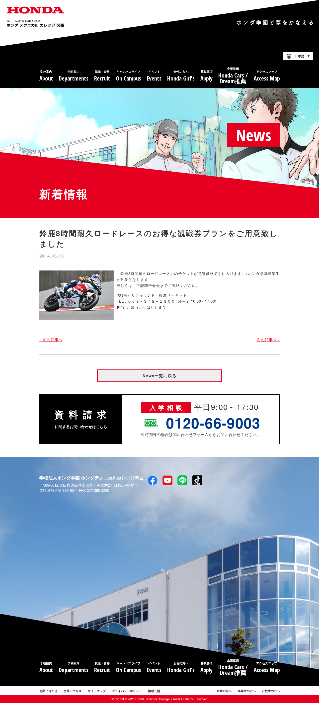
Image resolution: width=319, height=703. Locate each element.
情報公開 (154, 691)
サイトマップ (97, 691)
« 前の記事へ (51, 340)
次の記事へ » (268, 340)
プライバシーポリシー (127, 691)
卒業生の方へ (247, 691)
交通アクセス (72, 691)
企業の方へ (224, 691)
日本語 (299, 56)
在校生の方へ (271, 691)
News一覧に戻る (159, 375)
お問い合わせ (48, 691)
